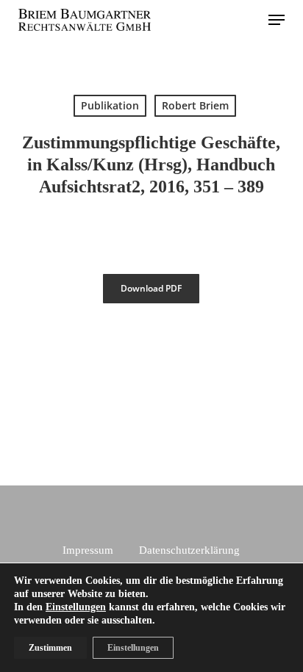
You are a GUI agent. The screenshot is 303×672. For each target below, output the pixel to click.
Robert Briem (195, 105)
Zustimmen (50, 648)
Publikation (110, 105)
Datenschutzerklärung (189, 550)
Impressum (88, 550)
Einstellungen (76, 607)
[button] (276, 19)
